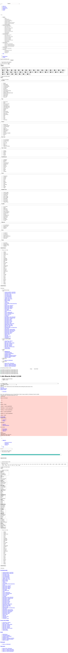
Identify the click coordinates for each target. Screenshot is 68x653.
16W (22, 72)
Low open (5, 142)
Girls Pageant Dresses (7, 90)
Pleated (5, 131)
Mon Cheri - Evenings (8, 343)
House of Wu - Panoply (9, 306)
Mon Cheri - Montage (8, 345)
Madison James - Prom (8, 324)
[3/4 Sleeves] (3, 520)
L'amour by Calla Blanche (9, 353)
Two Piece (5, 119)
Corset (5, 127)
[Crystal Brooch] (2, 498)
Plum (4, 272)
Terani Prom (5, 617)
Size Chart (2, 387)
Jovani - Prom (5, 595)
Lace (4, 168)
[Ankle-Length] (2, 505)
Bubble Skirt (6, 124)
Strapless (5, 218)
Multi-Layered (6, 129)
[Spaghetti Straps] (3, 525)
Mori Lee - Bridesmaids (9, 360)
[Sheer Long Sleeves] (3, 522)
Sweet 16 (5, 97)
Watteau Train (6, 201)
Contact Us (4, 419)
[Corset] (3, 484)
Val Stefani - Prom (8, 337)
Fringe (5, 167)
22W (37, 72)
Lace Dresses (6, 104)
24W (42, 72)
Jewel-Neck (6, 209)
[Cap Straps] (3, 524)
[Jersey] (2, 503)
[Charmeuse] (2, 500)
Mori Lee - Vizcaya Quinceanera (10, 366)
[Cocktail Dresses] (4, 474)
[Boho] (3, 477)
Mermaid (5, 227)
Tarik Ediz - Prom (6, 616)
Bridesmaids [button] (5, 358)
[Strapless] (3, 526)
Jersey (5, 179)
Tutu (4, 118)
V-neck (5, 220)
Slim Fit (5, 228)
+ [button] (3, 339)
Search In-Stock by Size (6, 67)
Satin (4, 183)
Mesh (4, 181)
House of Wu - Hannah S (9, 305)
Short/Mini (5, 198)
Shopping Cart (5, 8)
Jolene (6, 311)
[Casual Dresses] (4, 473)
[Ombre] (1, 493)
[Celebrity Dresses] (3, 482)
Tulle (4, 187)
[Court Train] (2, 507)
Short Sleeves (6, 237)
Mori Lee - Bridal (8, 357)
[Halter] (3, 510)
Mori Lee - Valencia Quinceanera (10, 364)
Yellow (5, 251)
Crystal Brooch (6, 162)
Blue (4, 261)
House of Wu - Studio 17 (9, 307)
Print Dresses (6, 111)
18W (27, 72)
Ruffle (5, 169)
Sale (3, 446)
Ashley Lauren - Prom (8, 298)
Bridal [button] (4, 349)
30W (57, 72)
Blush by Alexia (7, 299)
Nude (5, 277)
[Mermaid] (3, 516)
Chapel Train (6, 194)
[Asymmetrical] (2, 506)
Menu (1, 14)
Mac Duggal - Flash (8, 319)
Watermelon (6, 271)
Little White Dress (7, 107)
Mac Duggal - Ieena (8, 322)
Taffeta (5, 186)
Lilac (4, 264)
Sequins (5, 171)
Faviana (6, 304)
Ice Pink (5, 266)
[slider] (61, 454)
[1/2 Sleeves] (3, 519)
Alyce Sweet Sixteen (8, 296)
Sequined (5, 184)
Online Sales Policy (3, 388)
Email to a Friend (3, 389)
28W (52, 72)
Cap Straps (5, 242)
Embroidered (6, 163)
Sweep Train (6, 199)
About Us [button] (4, 440)
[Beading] (2, 496)
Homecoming (6, 91)
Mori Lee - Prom (7, 326)
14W (17, 72)
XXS (4, 74)
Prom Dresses (6, 93)
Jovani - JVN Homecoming (9, 313)
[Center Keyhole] (3, 483)
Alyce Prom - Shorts (8, 294)
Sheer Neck (6, 217)
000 (4, 70)
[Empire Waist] (3, 515)
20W (32, 72)
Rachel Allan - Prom (8, 333)
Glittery (5, 150)
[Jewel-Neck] (3, 512)
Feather (5, 178)
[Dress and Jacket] (3, 478)
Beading (5, 160)
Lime (4, 256)
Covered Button (6, 139)
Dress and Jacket (6, 103)
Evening (5, 88)
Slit (4, 135)
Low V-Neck (6, 210)
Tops (4, 117)
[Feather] (2, 502)
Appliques (5, 159)
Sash (4, 170)
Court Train (5, 195)
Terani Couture (7, 347)
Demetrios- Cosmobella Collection (10, 355)
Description (4, 391)
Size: (1, 383)
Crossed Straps (6, 140)
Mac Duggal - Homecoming (9, 323)
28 (3, 72)
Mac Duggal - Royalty (8, 320)
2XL (29, 74)
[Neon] (1, 492)
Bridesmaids (6, 84)
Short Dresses (6, 114)
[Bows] (2, 497)
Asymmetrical (6, 193)
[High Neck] (3, 511)
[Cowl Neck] (3, 509)
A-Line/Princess (6, 225)
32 (12, 72)
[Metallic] (1, 491)
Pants (4, 110)
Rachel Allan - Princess (8, 332)
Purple (5, 263)
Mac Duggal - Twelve (8, 321)
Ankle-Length (6, 192)
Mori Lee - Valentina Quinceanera (10, 365)
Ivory (4, 276)
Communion (6, 87)
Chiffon (5, 177)
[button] (4, 17)
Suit (4, 116)
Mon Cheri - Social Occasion (9, 346)
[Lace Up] (3, 488)
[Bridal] (4, 472)
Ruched (5, 134)
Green (5, 255)
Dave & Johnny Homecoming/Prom (11, 303)
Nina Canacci (7, 328)
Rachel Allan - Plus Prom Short (10, 330)
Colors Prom (7, 302)
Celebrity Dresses (7, 125)
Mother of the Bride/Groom (8, 92)
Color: (1, 384)
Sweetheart (5, 219)
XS (9, 74)
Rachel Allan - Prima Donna (9, 331)
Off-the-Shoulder (6, 211)
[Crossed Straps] (3, 487)
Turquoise (5, 258)
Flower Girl (6, 89)
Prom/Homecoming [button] (3, 570)
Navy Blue (5, 262)
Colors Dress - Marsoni (8, 340)
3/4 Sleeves (5, 233)
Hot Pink (5, 268)
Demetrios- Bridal (8, 354)
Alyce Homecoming (8, 295)
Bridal (5, 83)
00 (8, 70)
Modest (5, 109)
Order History (5, 429)
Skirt (4, 115)
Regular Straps (6, 243)
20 (51, 70)
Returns (4, 420)
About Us (4, 424)
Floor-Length (6, 196)
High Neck (5, 208)
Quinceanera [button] (5, 361)
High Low (5, 128)
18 (47, 70)
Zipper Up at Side (7, 146)
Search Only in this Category (6, 62)
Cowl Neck (5, 206)
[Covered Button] (3, 486)
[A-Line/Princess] (3, 514)
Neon (4, 152)
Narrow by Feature (5, 79)
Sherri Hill (6, 335)
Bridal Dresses (7, 351)
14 (39, 70)
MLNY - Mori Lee (8, 341)
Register (4, 9)
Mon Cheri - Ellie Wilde (9, 325)
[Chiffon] (2, 501)
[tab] (35, 314)
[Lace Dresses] (3, 479)
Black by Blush (7, 300)
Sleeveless (5, 238)
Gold (4, 278)
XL (24, 74)
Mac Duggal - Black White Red (10, 316)
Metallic (5, 151)
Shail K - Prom (7, 334)
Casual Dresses (6, 85)
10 (30, 70)
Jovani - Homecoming (8, 312)
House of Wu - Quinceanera (9, 363)
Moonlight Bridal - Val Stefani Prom (11, 327)
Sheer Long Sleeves (7, 236)
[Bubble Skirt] (3, 481)
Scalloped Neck (6, 215)
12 (35, 70)
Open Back (5, 130)
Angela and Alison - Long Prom (10, 292)
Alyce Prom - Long (6, 574)
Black (5, 280)
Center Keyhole (6, 126)
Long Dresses (6, 108)
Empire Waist (6, 226)
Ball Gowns (6, 101)
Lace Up (5, 141)
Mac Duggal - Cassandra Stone (10, 317)
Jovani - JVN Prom (6, 594)
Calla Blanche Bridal (8, 352)
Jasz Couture (7, 309)
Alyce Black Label (8, 310)
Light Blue (5, 259)
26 (64, 70)
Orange (5, 274)
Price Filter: (4, 63)
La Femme (4, 596)
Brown (5, 279)
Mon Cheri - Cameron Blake (9, 342)
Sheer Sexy (5, 113)
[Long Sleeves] (3, 521)
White (5, 283)
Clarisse (6, 301)
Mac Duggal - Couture (8, 318)
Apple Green (6, 254)
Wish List (4, 6)
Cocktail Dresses (6, 86)
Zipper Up (5, 145)
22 (55, 70)
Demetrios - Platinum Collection (10, 356)
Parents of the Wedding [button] (6, 338)
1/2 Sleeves (5, 232)
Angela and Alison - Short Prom (8, 573)
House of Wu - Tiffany (8, 308)
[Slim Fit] (3, 517)
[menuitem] (5, 6)
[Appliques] (2, 495)
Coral (5, 275)
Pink (4, 267)
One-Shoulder (6, 212)
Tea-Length (5, 200)
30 (8, 72)
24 (59, 70)
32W (62, 72)
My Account (5, 7)
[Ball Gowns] (3, 476)
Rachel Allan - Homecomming (10, 329)
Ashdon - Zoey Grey (8, 297)
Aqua (5, 257)
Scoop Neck (6, 216)
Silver (5, 282)
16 (43, 70)
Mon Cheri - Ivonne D (8, 344)
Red (4, 273)
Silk (4, 185)
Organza (5, 182)
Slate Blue (5, 260)
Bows (5, 161)
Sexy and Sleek (6, 112)
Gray (4, 281)
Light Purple (6, 265)
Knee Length (6, 197)
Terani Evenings (7, 348)
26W (47, 72)
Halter (5, 207)
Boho (4, 102)
